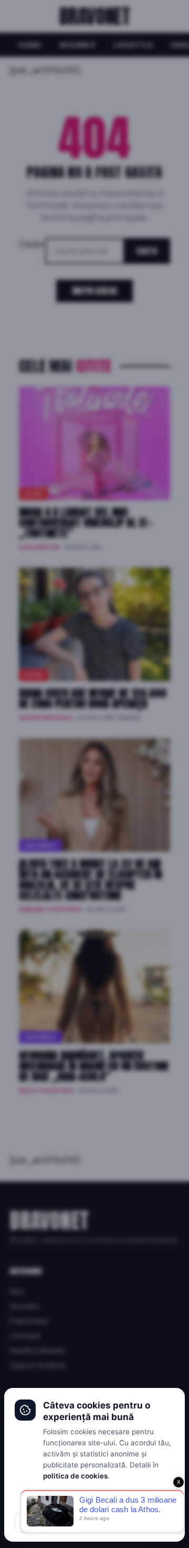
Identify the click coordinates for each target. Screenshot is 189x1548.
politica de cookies (75, 1476)
